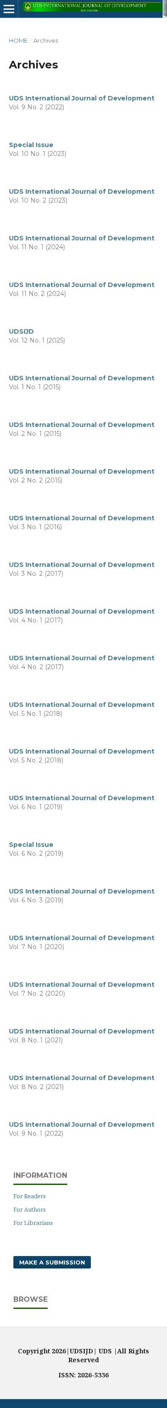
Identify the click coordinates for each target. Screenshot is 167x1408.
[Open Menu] (9, 9)
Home (18, 40)
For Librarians (33, 1223)
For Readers (29, 1196)
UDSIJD (21, 331)
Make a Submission (52, 1262)
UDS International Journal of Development (82, 98)
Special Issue (31, 145)
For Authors (29, 1209)
